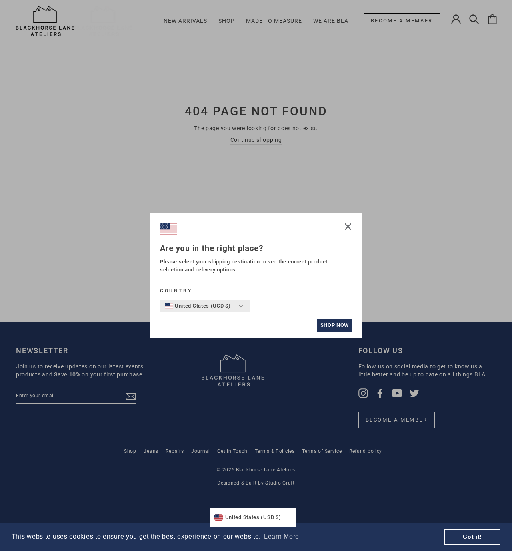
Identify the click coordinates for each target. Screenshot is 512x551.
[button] (348, 228)
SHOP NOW (334, 325)
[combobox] (198, 306)
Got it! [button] (472, 536)
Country (176, 291)
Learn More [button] (281, 536)
